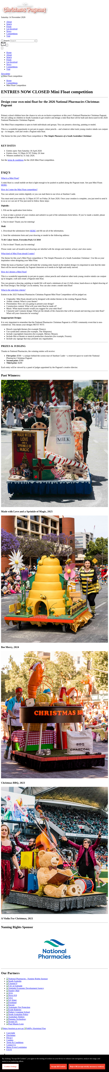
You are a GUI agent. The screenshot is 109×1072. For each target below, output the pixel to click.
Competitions (12, 83)
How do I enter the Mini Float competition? (19, 189)
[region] (54, 1063)
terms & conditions (16, 160)
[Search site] (2, 40)
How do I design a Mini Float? (14, 272)
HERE (4, 185)
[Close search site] (36, 40)
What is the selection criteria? (13, 290)
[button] (3, 45)
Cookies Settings (10, 1067)
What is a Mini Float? (10, 178)
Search (6, 41)
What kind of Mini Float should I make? (18, 253)
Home (9, 80)
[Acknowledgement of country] (35, 1028)
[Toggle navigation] (7, 45)
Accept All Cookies (58, 1067)
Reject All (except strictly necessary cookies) (87, 1067)
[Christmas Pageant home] (29, 15)
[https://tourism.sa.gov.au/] (12, 1028)
